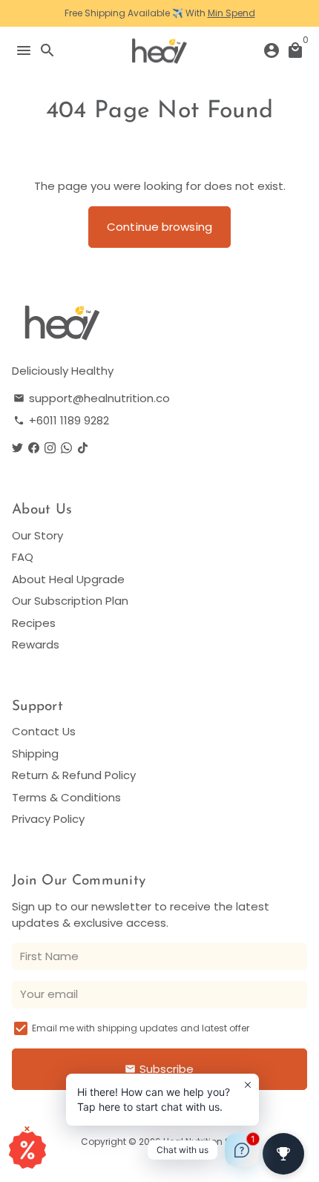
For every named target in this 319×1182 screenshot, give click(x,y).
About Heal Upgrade (68, 579)
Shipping (35, 753)
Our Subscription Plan (70, 600)
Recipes (34, 623)
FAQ (22, 557)
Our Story (37, 535)
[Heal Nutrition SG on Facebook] (33, 448)
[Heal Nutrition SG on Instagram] (50, 448)
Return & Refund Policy (74, 775)
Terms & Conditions (66, 797)
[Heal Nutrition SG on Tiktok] (82, 448)
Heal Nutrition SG (200, 1141)
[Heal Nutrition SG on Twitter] (17, 448)
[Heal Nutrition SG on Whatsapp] (66, 448)
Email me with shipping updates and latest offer (140, 1028)
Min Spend (231, 13)
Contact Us (44, 731)
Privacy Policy (48, 819)
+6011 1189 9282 (61, 420)
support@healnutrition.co (91, 398)
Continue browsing (159, 226)
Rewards (35, 644)
